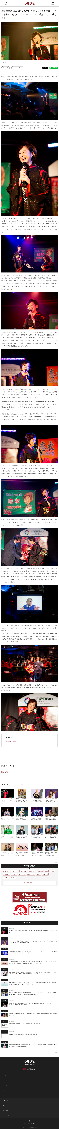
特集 (4, 1095)
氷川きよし (6, 871)
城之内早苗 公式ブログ (11, 741)
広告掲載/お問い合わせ (7, 1110)
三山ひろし (31, 871)
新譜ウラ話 (5, 1090)
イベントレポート (17, 67)
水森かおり (23, 871)
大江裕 (39, 874)
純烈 (46, 871)
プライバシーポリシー (7, 1115)
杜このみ (13, 877)
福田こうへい (30, 874)
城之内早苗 (5, 772)
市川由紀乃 (40, 871)
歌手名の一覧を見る (29, 882)
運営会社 (4, 1105)
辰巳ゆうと (15, 871)
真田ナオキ (22, 874)
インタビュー (6, 1085)
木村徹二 (5, 877)
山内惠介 (14, 874)
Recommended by (51, 862)
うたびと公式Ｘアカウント (29, 1123)
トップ (4, 1075)
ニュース (5, 67)
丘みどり (45, 874)
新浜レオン (6, 874)
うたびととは (5, 1100)
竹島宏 (52, 871)
